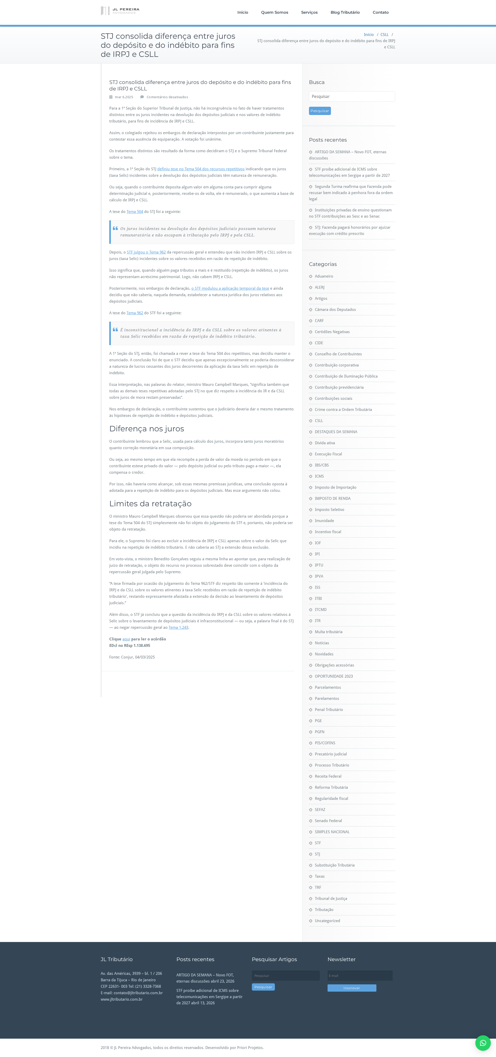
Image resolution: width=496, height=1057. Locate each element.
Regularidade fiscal (331, 798)
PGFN (319, 732)
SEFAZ (320, 809)
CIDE (319, 343)
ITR (318, 620)
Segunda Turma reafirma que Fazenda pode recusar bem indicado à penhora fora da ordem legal (351, 192)
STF (318, 843)
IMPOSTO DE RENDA (333, 498)
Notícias (322, 643)
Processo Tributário (332, 765)
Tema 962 (135, 313)
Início (242, 12)
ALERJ (319, 287)
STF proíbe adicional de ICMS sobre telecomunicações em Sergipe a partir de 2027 (209, 996)
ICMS (319, 476)
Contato (381, 12)
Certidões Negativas (332, 332)
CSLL (385, 34)
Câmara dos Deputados (335, 309)
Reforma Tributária (331, 787)
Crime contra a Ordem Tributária (343, 409)
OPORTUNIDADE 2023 (334, 676)
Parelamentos (327, 698)
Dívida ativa (325, 443)
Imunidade (324, 520)
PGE (318, 720)
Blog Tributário (345, 12)
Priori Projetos (250, 1047)
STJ (317, 854)
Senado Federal (328, 820)
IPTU (319, 565)
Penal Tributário (329, 709)
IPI (317, 554)
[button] (483, 1043)
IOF (318, 543)
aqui (126, 639)
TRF (318, 887)
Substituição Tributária (335, 865)
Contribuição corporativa (337, 365)
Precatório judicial (331, 754)
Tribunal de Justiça (331, 898)
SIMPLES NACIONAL (332, 832)
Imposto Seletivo (329, 509)
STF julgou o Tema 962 (146, 252)
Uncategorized (327, 920)
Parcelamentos (328, 687)
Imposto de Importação (336, 487)
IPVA (319, 576)
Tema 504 (135, 211)
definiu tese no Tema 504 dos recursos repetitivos (201, 169)
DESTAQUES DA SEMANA (336, 432)
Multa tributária (329, 632)
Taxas (320, 876)
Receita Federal (328, 776)
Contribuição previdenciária (339, 387)
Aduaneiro (324, 276)
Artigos (321, 298)
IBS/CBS (322, 465)
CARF (319, 320)
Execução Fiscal (328, 454)
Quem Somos (274, 12)
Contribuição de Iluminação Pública (346, 376)
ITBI (318, 598)
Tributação (324, 909)
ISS (317, 587)
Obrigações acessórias (334, 665)
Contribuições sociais (333, 398)
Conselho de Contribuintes (338, 354)
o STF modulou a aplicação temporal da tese (230, 288)
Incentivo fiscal (328, 532)
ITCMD (321, 609)
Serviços (309, 12)
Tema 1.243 (178, 627)
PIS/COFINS (325, 743)
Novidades (324, 654)
